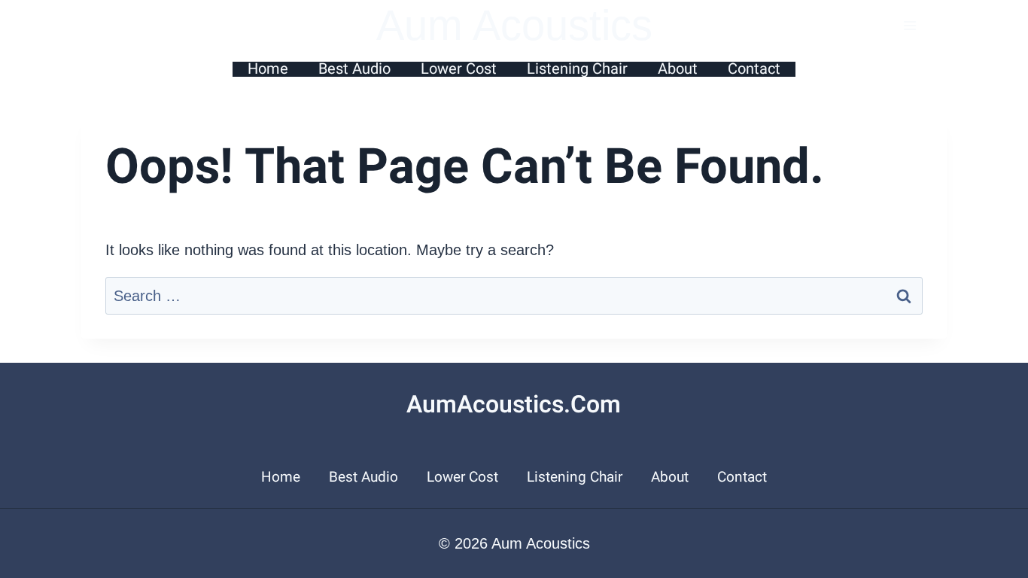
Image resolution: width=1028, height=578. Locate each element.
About (678, 69)
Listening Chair (577, 69)
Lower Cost (459, 69)
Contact (754, 69)
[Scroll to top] (1013, 367)
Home (268, 69)
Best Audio (354, 69)
